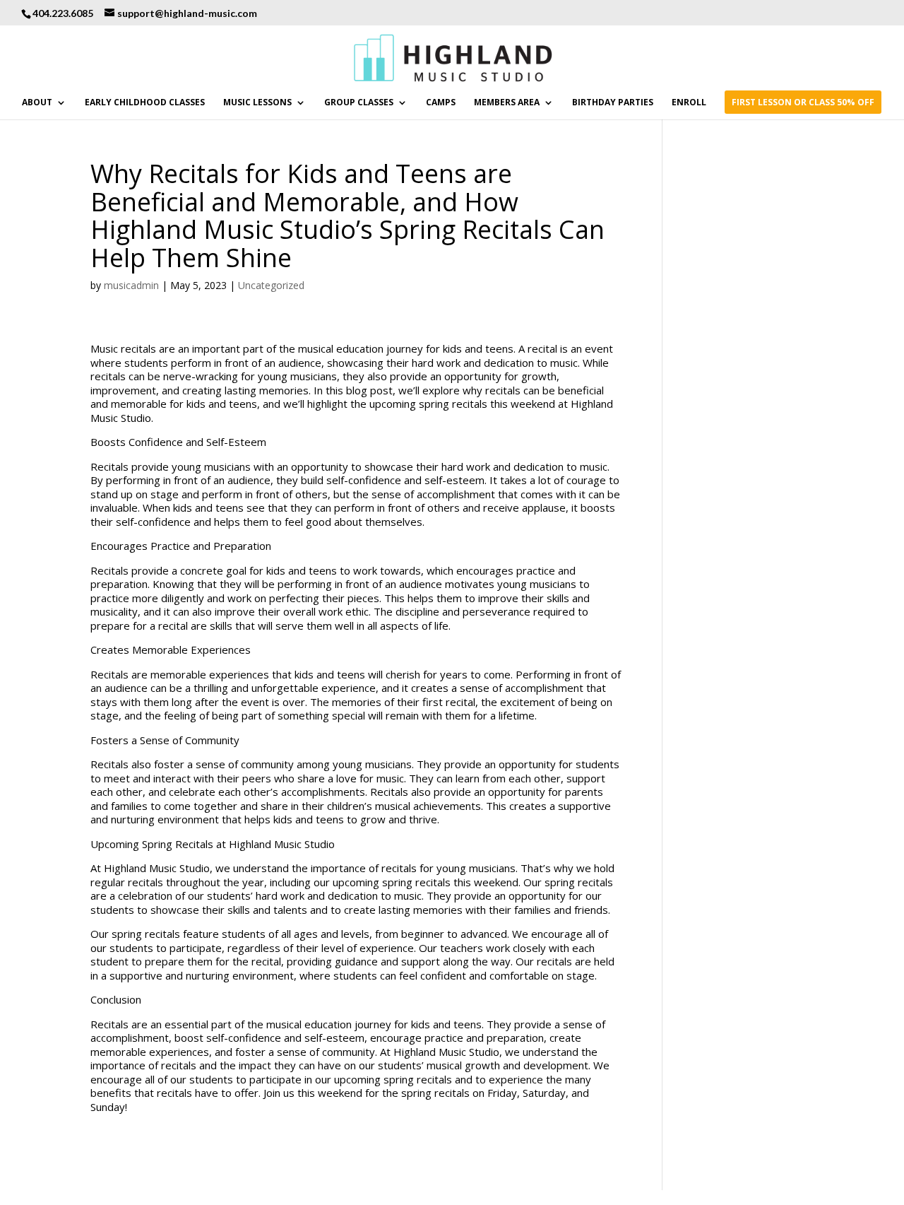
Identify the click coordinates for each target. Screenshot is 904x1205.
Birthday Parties (612, 103)
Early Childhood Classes (145, 103)
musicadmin (131, 285)
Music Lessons (257, 103)
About (37, 103)
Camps (441, 103)
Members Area (507, 103)
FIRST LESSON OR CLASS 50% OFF (803, 103)
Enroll (689, 103)
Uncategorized (271, 285)
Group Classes (358, 103)
